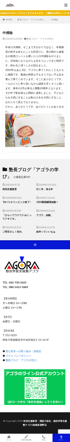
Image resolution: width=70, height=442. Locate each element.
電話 (44, 440)
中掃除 (54, 19)
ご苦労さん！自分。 (13, 231)
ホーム (8, 440)
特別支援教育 (10, 189)
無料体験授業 (26, 440)
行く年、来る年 (44, 189)
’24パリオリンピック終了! (17, 202)
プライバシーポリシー (18, 355)
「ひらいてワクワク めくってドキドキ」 (17, 217)
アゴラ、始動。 (44, 215)
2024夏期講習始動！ (47, 202)
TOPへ (61, 440)
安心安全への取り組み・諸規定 (23, 351)
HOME (9, 19)
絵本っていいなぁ (45, 231)
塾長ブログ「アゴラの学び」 (31, 19)
